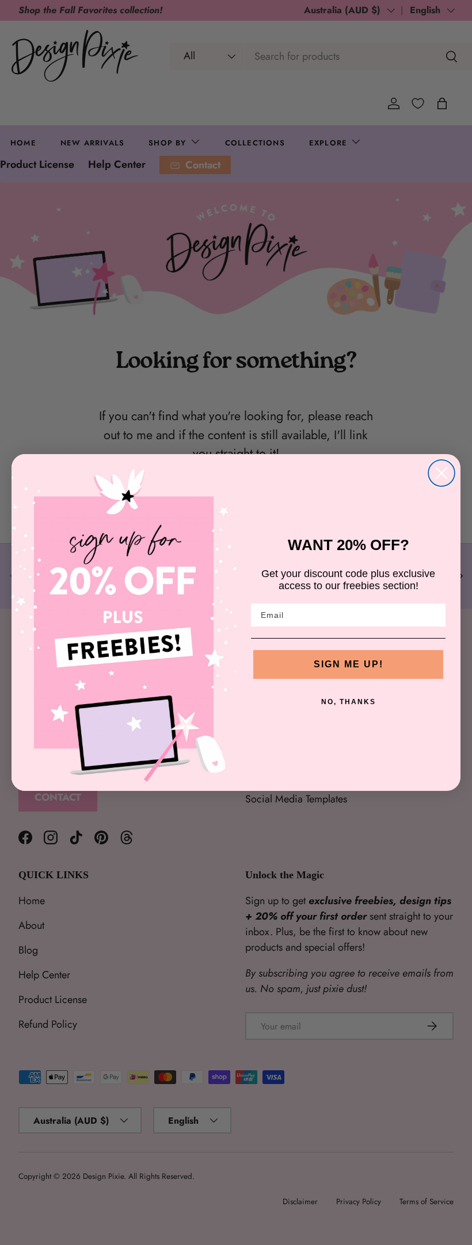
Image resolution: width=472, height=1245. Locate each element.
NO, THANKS (348, 702)
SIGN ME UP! (348, 664)
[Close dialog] (441, 473)
